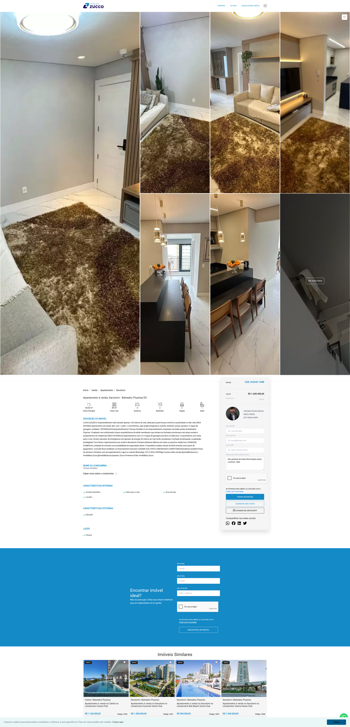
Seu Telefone (183, 588)
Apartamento (106, 390)
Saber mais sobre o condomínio (98, 473)
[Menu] (265, 6)
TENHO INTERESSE (245, 497)
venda (94, 390)
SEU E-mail (230, 436)
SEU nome (230, 426)
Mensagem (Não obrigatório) (237, 455)
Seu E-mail (181, 576)
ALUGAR (233, 6)
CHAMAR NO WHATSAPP (246, 511)
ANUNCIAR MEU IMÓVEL (251, 6)
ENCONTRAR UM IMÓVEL (198, 630)
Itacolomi (120, 390)
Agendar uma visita (245, 504)
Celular (229, 445)
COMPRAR (221, 6)
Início (85, 390)
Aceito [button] (336, 722)
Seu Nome (181, 564)
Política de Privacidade (234, 491)
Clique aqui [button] (117, 722)
